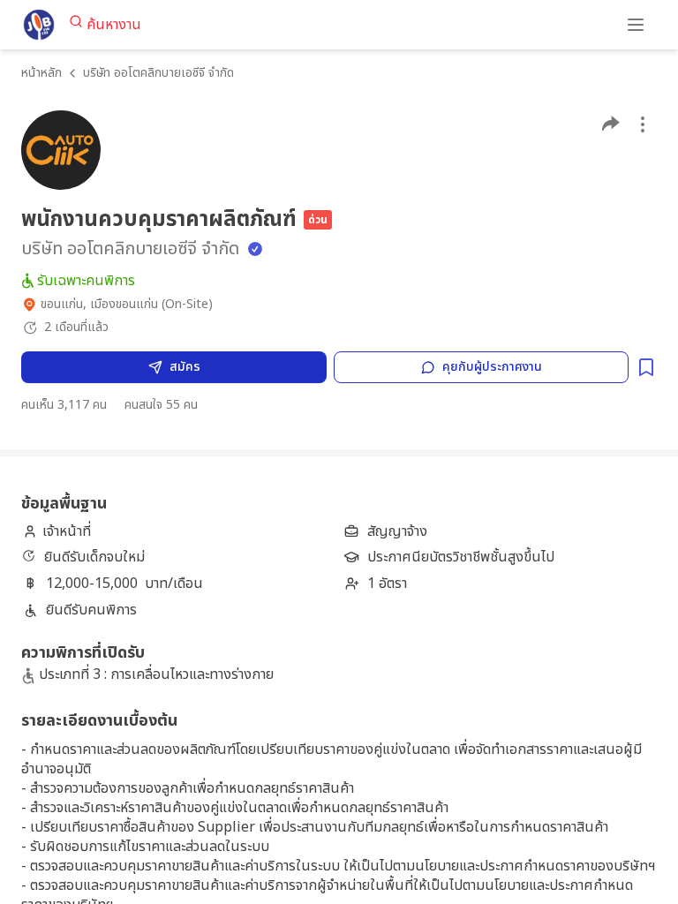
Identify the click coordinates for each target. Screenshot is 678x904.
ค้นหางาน (114, 24)
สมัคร (185, 367)
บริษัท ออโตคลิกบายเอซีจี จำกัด (158, 73)
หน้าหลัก (41, 73)
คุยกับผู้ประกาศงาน (492, 367)
